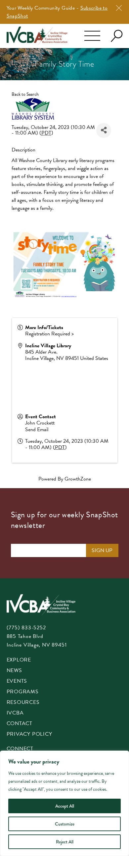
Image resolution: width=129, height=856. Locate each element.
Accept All (64, 806)
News (14, 670)
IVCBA (15, 713)
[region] (64, 803)
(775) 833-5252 (26, 628)
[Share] (103, 130)
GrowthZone (77, 479)
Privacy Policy (29, 734)
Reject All (64, 841)
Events (17, 681)
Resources (23, 702)
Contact (20, 723)
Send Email (36, 429)
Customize (64, 824)
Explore (19, 660)
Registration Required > (49, 334)
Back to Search (25, 94)
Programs (23, 692)
